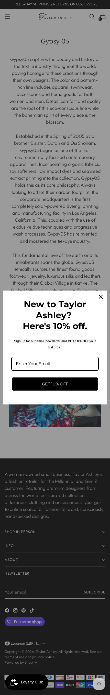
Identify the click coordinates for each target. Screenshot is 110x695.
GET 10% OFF (55, 384)
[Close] (101, 297)
